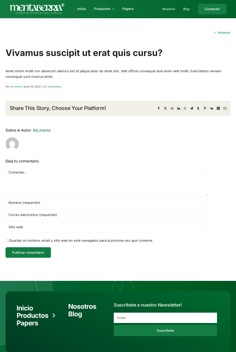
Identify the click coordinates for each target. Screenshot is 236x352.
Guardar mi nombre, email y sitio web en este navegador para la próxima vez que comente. (81, 240)
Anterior (224, 33)
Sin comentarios (52, 86)
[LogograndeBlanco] (37, 4)
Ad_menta (15, 86)
